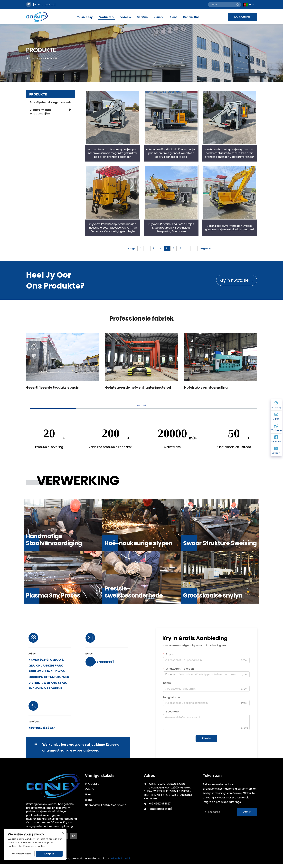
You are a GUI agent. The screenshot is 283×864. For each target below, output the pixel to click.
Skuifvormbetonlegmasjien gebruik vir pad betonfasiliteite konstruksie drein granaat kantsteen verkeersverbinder (229, 153)
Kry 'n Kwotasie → (237, 280)
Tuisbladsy (85, 17)
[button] (138, 405)
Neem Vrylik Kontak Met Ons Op (105, 805)
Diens (173, 17)
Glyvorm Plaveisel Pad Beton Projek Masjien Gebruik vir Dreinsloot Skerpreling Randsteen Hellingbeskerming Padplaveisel (171, 227)
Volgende (205, 248)
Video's (125, 17)
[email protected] (44, 4)
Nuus (156, 17)
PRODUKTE (51, 58)
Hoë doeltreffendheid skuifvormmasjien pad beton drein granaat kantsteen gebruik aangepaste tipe (171, 153)
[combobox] (170, 674)
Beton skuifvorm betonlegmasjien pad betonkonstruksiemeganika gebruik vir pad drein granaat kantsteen (112, 153)
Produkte (104, 17)
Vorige (131, 248)
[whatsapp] (73, 836)
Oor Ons (142, 17)
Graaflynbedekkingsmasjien (49, 102)
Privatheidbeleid (121, 858)
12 (194, 248)
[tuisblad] (37, 16)
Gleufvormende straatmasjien (40, 111)
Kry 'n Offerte (242, 16)
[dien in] (237, 4)
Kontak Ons (191, 17)
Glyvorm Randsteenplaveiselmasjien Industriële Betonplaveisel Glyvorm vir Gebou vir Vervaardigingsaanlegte (112, 227)
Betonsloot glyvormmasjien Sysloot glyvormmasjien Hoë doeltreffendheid (229, 227)
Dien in (206, 738)
